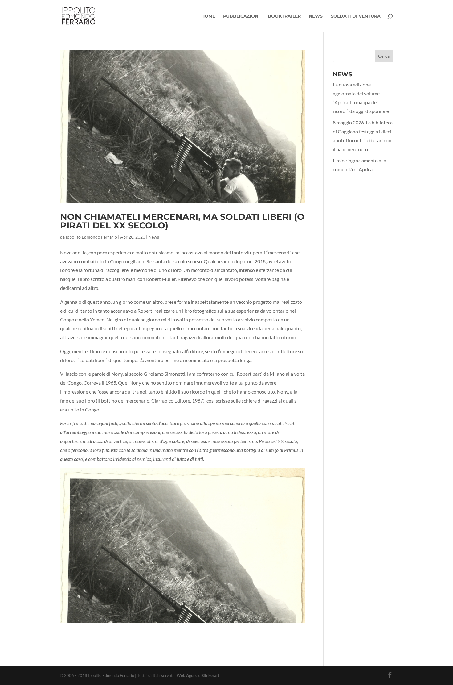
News (316, 16)
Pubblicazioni (241, 16)
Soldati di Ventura (356, 16)
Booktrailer (284, 16)
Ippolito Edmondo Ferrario (91, 237)
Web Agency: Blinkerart (198, 675)
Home (208, 16)
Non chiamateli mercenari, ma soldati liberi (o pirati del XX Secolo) (182, 221)
